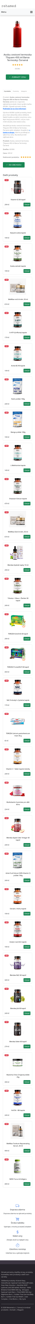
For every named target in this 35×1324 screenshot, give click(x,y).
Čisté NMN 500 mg (24, 1292)
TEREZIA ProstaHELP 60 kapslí (18, 667)
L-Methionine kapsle (18, 465)
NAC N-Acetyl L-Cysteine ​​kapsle (18, 700)
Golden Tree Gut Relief (14, 1297)
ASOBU (17, 69)
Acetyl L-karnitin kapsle (18, 942)
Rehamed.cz (11, 1307)
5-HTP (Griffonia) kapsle (18, 333)
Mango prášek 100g (18, 432)
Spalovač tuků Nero (8, 1292)
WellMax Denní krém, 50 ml (18, 532)
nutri (27, 1274)
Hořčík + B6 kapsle (18, 1110)
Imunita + (12, 1285)
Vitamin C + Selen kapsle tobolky (18, 769)
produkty (29, 1272)
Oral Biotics (13, 1299)
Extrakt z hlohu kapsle (18, 909)
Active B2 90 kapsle (18, 366)
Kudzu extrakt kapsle (18, 266)
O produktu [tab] (7, 91)
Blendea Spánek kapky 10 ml (18, 565)
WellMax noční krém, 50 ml (18, 299)
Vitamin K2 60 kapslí (18, 200)
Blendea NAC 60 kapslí (18, 975)
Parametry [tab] (16, 91)
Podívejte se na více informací (14, 109)
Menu (3, 12)
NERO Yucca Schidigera (18, 1179)
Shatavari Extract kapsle (18, 499)
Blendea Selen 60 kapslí (18, 1041)
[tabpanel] (17, 128)
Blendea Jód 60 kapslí (18, 1008)
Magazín (20, 1310)
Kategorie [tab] (24, 91)
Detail (27, 204)
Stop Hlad (4, 1285)
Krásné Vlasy (20, 1281)
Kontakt (13, 1310)
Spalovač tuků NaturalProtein (22, 1283)
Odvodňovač (5, 1283)
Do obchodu (15, 165)
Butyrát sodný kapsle (18, 233)
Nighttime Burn (7, 1294)
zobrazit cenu (19, 77)
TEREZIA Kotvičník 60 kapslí (18, 634)
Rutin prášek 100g (18, 399)
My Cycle (22, 1299)
